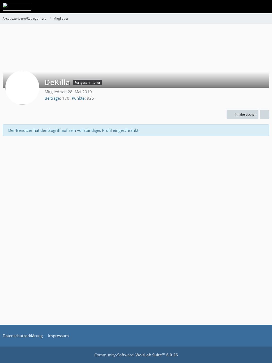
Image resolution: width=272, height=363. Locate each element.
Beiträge (52, 98)
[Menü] (265, 6)
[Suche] (238, 6)
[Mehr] (264, 114)
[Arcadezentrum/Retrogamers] (17, 6)
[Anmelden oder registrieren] (251, 6)
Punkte (78, 98)
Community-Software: (136, 354)
